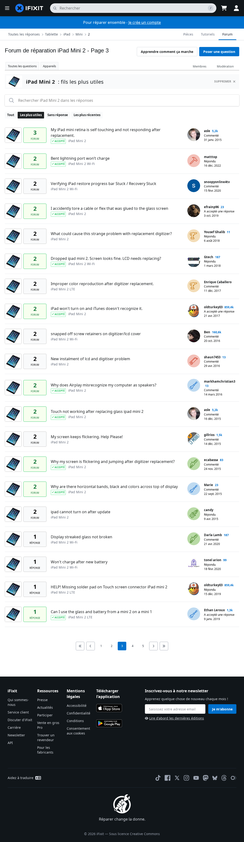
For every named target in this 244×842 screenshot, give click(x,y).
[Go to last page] (164, 646)
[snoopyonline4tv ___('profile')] (193, 185)
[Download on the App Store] (109, 708)
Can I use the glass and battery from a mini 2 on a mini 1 (101, 611)
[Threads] (224, 778)
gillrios (209, 435)
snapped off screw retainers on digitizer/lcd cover (96, 333)
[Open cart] (224, 8)
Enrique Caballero (218, 282)
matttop (210, 157)
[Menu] (7, 8)
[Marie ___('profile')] (193, 488)
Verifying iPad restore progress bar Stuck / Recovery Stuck (103, 183)
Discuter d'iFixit (20, 720)
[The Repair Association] (233, 778)
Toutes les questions (22, 66)
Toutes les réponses (24, 34)
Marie (208, 485)
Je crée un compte (144, 22)
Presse (42, 700)
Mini (79, 34)
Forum (227, 34)
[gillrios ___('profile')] (193, 438)
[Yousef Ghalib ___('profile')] (193, 235)
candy (208, 510)
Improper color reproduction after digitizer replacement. (102, 283)
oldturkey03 (213, 307)
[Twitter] (177, 778)
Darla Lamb (213, 535)
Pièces (188, 34)
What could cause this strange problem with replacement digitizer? (111, 233)
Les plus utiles (31, 115)
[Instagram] (186, 778)
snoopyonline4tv (217, 182)
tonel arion (212, 560)
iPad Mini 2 (77, 141)
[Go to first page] (80, 646)
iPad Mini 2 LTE (63, 289)
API (10, 742)
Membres (199, 66)
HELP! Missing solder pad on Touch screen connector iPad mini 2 (109, 587)
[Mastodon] (205, 778)
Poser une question (219, 51)
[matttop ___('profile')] (193, 160)
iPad (66, 34)
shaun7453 (212, 357)
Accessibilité (76, 705)
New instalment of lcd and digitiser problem (90, 358)
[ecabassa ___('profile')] (193, 463)
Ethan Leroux (214, 610)
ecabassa (211, 460)
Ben (207, 332)
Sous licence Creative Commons (134, 834)
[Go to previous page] (90, 646)
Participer (45, 715)
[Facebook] (167, 778)
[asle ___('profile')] (193, 134)
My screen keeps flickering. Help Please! (87, 436)
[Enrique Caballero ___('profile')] (193, 285)
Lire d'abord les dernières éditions (176, 718)
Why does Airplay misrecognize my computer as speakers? (103, 385)
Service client (18, 712)
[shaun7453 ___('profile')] (193, 360)
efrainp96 (211, 207)
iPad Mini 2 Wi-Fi (81, 163)
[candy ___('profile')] (193, 513)
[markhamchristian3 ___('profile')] (193, 385)
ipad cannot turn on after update (80, 511)
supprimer (222, 81)
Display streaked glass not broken (81, 536)
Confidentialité (78, 713)
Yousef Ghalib (214, 232)
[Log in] (236, 8)
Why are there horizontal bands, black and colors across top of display (114, 486)
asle (207, 131)
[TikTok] (158, 778)
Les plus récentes (87, 115)
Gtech (208, 257)
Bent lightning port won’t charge (80, 158)
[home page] (29, 8)
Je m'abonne (222, 709)
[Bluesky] (214, 777)
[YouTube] (196, 778)
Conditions (75, 721)
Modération (225, 66)
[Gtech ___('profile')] (193, 260)
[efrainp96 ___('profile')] (193, 210)
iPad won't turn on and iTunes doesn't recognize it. (96, 308)
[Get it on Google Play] (109, 723)
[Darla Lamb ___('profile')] (193, 538)
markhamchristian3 (219, 381)
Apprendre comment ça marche (167, 51)
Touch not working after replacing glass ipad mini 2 (97, 411)
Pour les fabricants (45, 750)
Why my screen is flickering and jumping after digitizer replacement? (113, 461)
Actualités (45, 707)
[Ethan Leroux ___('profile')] (193, 613)
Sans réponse (57, 115)
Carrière (14, 727)
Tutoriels (208, 34)
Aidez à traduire (20, 777)
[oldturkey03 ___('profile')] (193, 310)
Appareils (49, 66)
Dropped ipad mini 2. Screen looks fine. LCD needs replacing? (106, 258)
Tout (10, 115)
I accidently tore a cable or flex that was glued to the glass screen (109, 208)
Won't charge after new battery (79, 562)
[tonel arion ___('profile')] (193, 563)
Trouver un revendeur (46, 737)
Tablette (51, 34)
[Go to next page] (153, 646)
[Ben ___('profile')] (193, 335)
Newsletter (16, 735)
